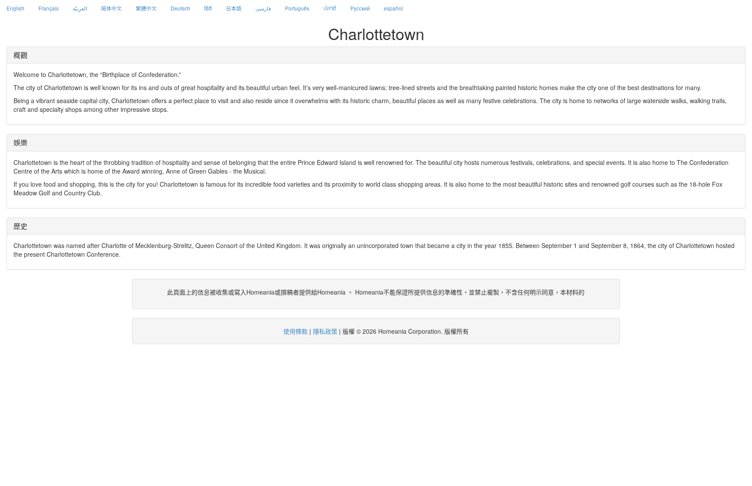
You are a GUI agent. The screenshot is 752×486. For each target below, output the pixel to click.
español (393, 8)
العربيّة (80, 8)
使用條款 (295, 331)
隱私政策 (325, 331)
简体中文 (111, 8)
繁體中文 (146, 8)
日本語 (234, 8)
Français (48, 8)
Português (297, 8)
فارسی (263, 8)
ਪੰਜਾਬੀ (329, 8)
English (15, 8)
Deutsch (180, 8)
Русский (360, 8)
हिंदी (208, 8)
